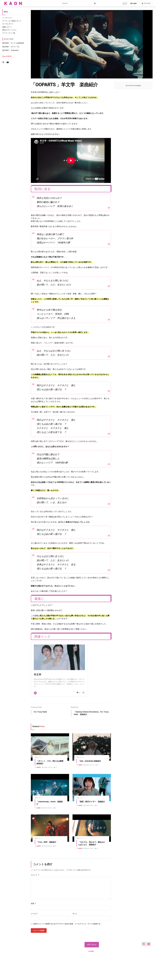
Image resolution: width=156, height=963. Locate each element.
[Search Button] (95, 3)
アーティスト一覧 (8, 33)
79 (56, 767)
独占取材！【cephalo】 (10, 50)
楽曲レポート (7, 27)
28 (55, 846)
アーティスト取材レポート (11, 21)
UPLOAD (147, 3)
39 (97, 765)
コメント (35, 875)
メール (34, 913)
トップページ (7, 18)
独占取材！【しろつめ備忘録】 (13, 43)
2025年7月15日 (89, 848)
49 (97, 848)
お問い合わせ (92, 944)
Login (134, 3)
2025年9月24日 (47, 846)
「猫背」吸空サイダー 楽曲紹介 (91, 802)
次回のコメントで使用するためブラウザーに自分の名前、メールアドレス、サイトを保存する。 (67, 924)
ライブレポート (7, 24)
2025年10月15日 (89, 765)
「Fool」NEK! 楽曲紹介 (46, 842)
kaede (39, 767)
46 (55, 808)
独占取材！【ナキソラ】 (11, 47)
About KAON (6, 56)
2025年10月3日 (47, 808)
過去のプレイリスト (9, 30)
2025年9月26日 (89, 805)
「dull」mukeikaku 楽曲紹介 (89, 761)
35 (97, 805)
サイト (75, 914)
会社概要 (91, 951)
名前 (33, 903)
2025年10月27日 (48, 767)
